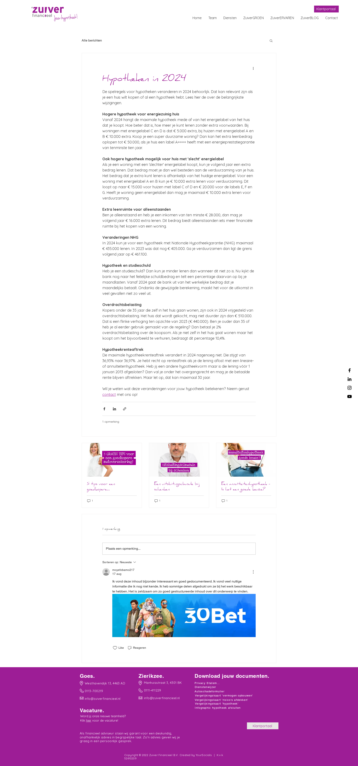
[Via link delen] (125, 409)
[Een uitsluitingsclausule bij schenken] (179, 460)
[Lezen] (103, 683)
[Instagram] (349, 387)
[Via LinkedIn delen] (114, 409)
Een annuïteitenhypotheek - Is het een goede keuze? (245, 487)
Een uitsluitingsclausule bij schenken (177, 487)
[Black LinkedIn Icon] (349, 379)
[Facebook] (349, 370)
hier (88, 720)
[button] (271, 40)
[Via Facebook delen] (104, 409)
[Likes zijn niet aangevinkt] (115, 647)
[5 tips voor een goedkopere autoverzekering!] (112, 460)
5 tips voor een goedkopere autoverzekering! (102, 487)
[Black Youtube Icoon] (349, 396)
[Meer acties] (253, 68)
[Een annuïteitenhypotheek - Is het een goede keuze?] (246, 460)
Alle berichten (92, 40)
